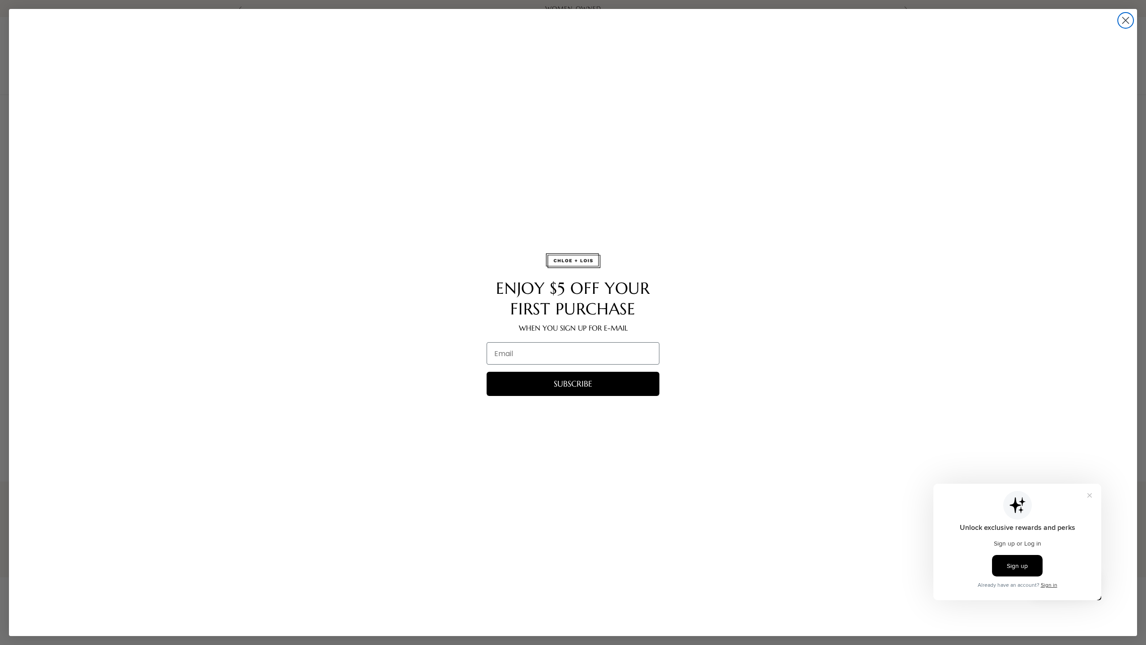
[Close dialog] (1125, 20)
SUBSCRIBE (573, 383)
